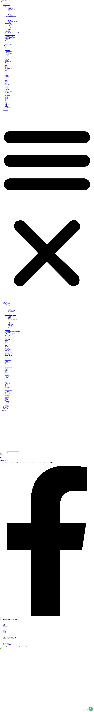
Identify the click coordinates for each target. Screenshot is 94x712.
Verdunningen (8, 33)
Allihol (6, 70)
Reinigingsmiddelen (9, 36)
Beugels (9, 20)
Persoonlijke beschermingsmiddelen (12, 32)
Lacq (6, 82)
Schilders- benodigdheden (10, 16)
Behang (6, 39)
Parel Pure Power (8, 91)
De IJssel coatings (8, 53)
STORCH (7, 98)
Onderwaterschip (11, 12)
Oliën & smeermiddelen (10, 35)
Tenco (6, 100)
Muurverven (10, 8)
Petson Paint (7, 84)
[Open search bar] (0, 450)
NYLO (6, 88)
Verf (6, 6)
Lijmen (9, 29)
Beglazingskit (10, 25)
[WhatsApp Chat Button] (91, 709)
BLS (6, 58)
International (7, 50)
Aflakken (9, 7)
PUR (9, 30)
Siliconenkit (10, 28)
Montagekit (10, 27)
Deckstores (7, 31)
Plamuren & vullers (9, 38)
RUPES (6, 96)
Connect (7, 76)
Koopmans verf (8, 61)
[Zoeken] (1, 454)
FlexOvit (7, 103)
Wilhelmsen (7, 55)
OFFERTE (5, 108)
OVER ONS (5, 110)
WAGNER (7, 104)
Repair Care (7, 95)
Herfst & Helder (8, 51)
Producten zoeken (3, 452)
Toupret (6, 99)
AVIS (6, 73)
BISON (6, 74)
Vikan (6, 67)
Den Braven (7, 59)
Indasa (6, 81)
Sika (6, 83)
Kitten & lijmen (8, 23)
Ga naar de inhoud (3, 0)
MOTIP (6, 87)
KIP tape (7, 63)
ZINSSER (7, 105)
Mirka (6, 85)
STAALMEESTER (9, 57)
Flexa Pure (7, 77)
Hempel (6, 78)
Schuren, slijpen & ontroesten (11, 37)
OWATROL (7, 89)
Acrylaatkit (10, 24)
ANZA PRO (7, 52)
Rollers (9, 18)
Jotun (6, 80)
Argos (6, 62)
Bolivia (6, 75)
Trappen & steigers (9, 44)
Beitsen (9, 14)
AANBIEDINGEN (7, 107)
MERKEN (5, 45)
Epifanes (7, 54)
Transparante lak (11, 13)
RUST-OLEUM (8, 97)
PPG (6, 46)
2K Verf (9, 10)
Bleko (6, 66)
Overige (9, 22)
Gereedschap (7, 40)
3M (6, 65)
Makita (6, 69)
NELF (6, 48)
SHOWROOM (6, 3)
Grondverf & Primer (12, 9)
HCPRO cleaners (8, 68)
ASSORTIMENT (6, 5)
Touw (6, 43)
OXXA (6, 90)
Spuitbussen (10, 15)
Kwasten (9, 17)
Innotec (6, 60)
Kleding (6, 42)
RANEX (7, 92)
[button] (47, 206)
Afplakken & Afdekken (12, 21)
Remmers (7, 93)
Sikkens (6, 47)
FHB (6, 102)
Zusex (6, 106)
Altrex (6, 72)
